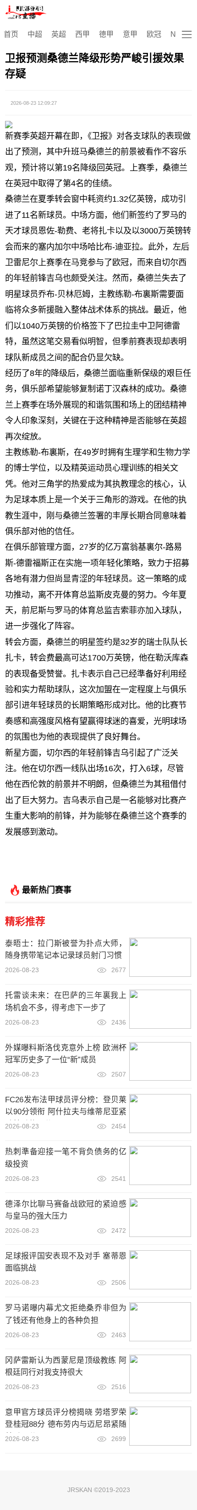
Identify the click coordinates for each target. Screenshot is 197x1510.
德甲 (106, 34)
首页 (11, 34)
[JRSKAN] (26, 12)
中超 (34, 34)
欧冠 (154, 34)
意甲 (130, 34)
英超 (58, 34)
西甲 (82, 34)
